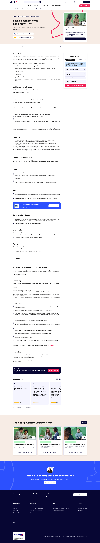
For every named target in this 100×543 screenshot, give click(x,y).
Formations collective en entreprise (36, 512)
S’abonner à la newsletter (80, 494)
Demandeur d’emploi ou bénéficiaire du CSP (61, 508)
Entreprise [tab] (80, 59)
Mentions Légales (80, 536)
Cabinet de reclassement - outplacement (60, 515)
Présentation (16, 46)
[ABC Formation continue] (15, 2)
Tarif (34, 46)
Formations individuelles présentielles (37, 505)
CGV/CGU (61, 536)
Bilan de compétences (17, 512)
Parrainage (80, 512)
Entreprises (55, 512)
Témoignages (59, 46)
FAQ (14, 524)
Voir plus (52, 397)
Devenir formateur (59, 2)
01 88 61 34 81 (86, 2)
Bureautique (15, 508)
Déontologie (50, 46)
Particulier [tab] (70, 59)
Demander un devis (54, 205)
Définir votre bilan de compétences (75, 85)
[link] (29, 33)
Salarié (54, 505)
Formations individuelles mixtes (36, 510)
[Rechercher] (40, 2)
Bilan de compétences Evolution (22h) (50, 444)
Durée (39, 46)
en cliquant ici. (51, 345)
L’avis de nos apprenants (82, 508)
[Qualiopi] (19, 539)
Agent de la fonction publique (58, 510)
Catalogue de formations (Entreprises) (20, 527)
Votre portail (69, 2)
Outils (29, 46)
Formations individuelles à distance (36, 508)
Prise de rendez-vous (50, 482)
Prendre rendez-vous (53, 370)
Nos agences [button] (78, 2)
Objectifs (23, 46)
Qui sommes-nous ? (81, 505)
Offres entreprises (49, 2)
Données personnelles (70, 536)
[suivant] (60, 379)
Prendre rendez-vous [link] (84, 5)
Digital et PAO (15, 510)
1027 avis (29, 37)
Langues (14, 505)
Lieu (44, 46)
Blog (14, 522)
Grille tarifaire (80, 510)
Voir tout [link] (84, 422)
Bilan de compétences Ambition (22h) (75, 444)
